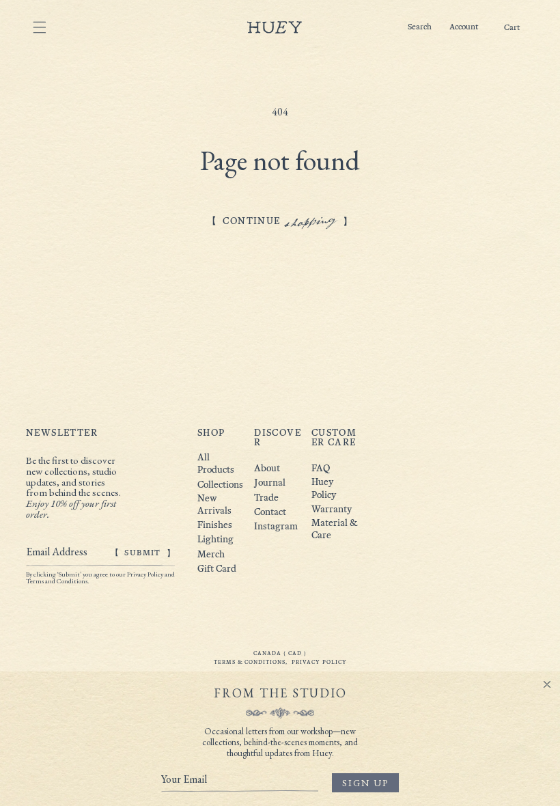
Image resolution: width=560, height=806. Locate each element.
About (267, 468)
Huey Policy (323, 488)
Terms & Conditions (249, 661)
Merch (211, 554)
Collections (217, 484)
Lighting (215, 539)
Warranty (331, 509)
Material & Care (334, 529)
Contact (270, 512)
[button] (512, 28)
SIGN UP (365, 783)
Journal (269, 482)
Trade (266, 497)
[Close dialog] (547, 684)
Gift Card (216, 568)
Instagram (276, 526)
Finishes (214, 525)
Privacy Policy (319, 661)
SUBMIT (142, 552)
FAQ (320, 468)
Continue (280, 221)
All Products (215, 463)
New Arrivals (214, 504)
